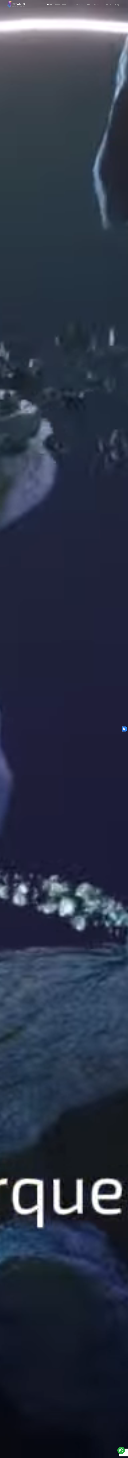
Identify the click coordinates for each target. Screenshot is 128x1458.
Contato (108, 4)
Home (49, 4)
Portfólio (97, 4)
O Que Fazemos (76, 4)
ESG (88, 4)
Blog (117, 4)
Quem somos (60, 4)
